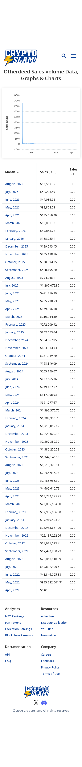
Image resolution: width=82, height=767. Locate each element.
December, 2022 (16, 528)
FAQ (8, 661)
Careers (46, 654)
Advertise (47, 616)
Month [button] (10, 172)
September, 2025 (17, 270)
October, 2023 (15, 449)
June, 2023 (12, 481)
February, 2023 (15, 512)
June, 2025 (12, 293)
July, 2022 (11, 567)
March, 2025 (13, 317)
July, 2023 (11, 473)
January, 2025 (14, 332)
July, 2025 (11, 285)
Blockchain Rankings (19, 635)
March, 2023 (13, 504)
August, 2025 (14, 278)
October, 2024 (15, 356)
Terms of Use (50, 674)
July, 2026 (11, 192)
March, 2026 (13, 223)
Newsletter (48, 635)
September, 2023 (17, 457)
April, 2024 (12, 402)
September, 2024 (17, 363)
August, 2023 (14, 465)
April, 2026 (12, 215)
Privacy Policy (50, 667)
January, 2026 (14, 239)
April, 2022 (12, 590)
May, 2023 (12, 488)
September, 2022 (17, 551)
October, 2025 (15, 262)
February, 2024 (15, 418)
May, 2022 (12, 582)
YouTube (47, 629)
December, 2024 (16, 340)
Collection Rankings (18, 629)
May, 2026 (12, 207)
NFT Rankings (14, 616)
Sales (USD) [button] (48, 172)
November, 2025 (16, 254)
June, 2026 (12, 199)
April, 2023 (12, 496)
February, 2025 (15, 324)
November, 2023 (16, 442)
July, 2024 (11, 379)
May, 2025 (12, 301)
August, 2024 (14, 371)
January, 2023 (14, 520)
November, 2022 (16, 535)
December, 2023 (16, 434)
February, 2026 (15, 231)
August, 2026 (14, 184)
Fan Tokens (13, 623)
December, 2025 (16, 246)
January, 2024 (14, 426)
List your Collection (54, 623)
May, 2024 (12, 395)
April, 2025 (12, 309)
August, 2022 (14, 559)
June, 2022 (12, 574)
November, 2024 (16, 348)
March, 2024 (13, 410)
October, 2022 (15, 543)
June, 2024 (12, 387)
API (7, 654)
